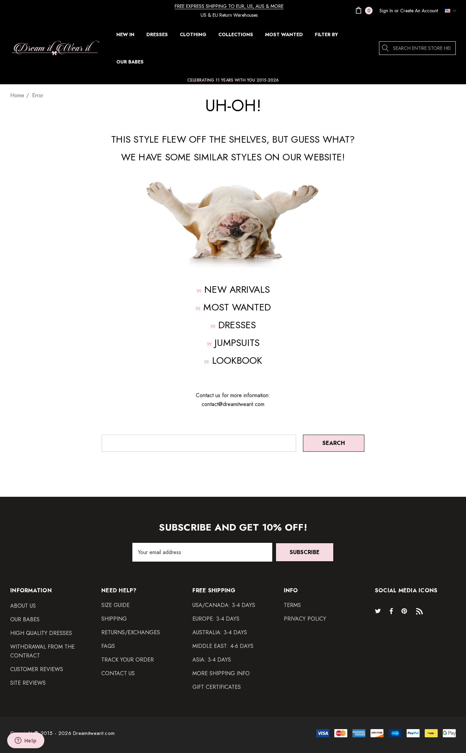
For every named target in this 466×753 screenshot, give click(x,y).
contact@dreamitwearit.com (233, 404)
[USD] (448, 10)
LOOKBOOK (237, 360)
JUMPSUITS (237, 343)
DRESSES (237, 325)
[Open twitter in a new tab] (379, 611)
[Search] (386, 48)
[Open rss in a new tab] (421, 611)
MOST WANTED (237, 307)
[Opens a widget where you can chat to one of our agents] (25, 741)
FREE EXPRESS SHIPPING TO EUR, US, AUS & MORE (229, 6)
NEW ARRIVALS (237, 289)
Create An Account (419, 10)
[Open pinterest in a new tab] (405, 611)
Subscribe (305, 552)
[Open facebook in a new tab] (391, 611)
